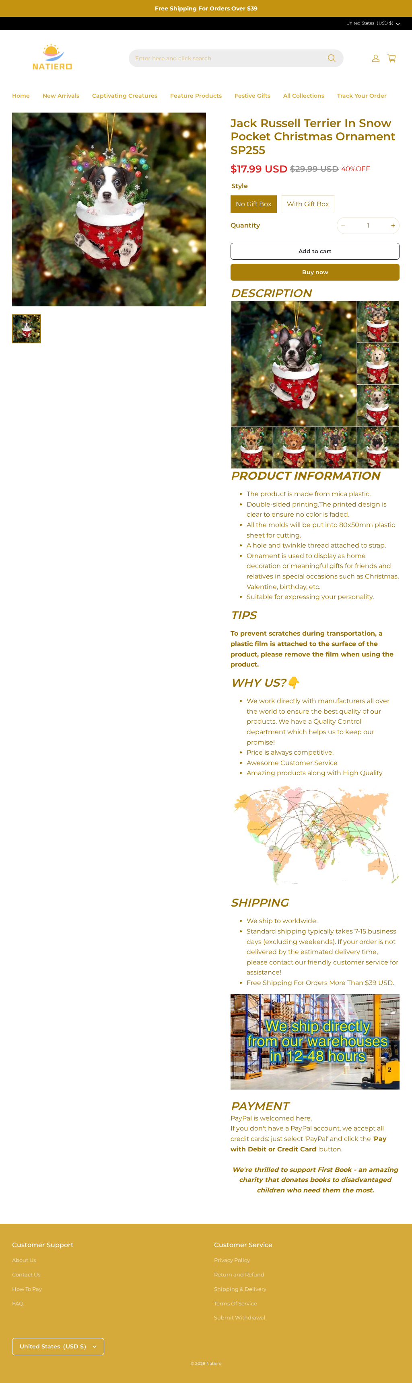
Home (21, 95)
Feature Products (196, 95)
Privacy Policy (232, 1260)
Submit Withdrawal (240, 1317)
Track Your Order (362, 95)
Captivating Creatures (124, 95)
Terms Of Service (235, 1303)
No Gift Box (254, 204)
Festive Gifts (252, 95)
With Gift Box (308, 204)
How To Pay (27, 1289)
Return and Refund (239, 1274)
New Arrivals (61, 95)
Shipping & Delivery (240, 1289)
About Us (24, 1260)
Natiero (213, 1363)
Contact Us (26, 1274)
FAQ (17, 1303)
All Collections (303, 95)
